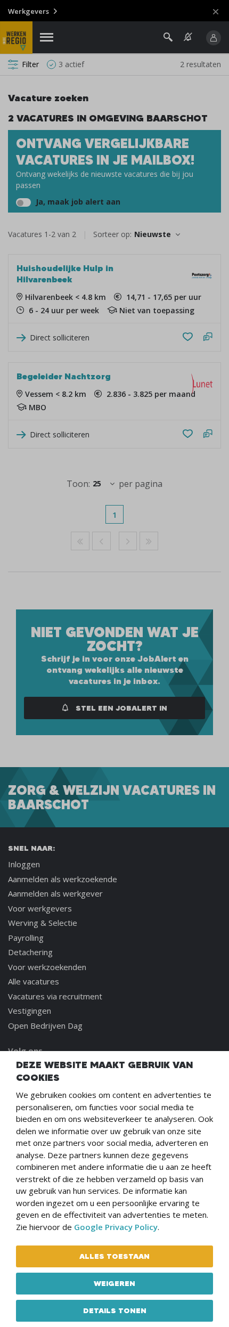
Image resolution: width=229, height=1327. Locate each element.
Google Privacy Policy (116, 1227)
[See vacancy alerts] (188, 37)
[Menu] (46, 37)
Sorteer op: (112, 234)
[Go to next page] (128, 541)
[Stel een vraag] (207, 337)
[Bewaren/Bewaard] (188, 337)
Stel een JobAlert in (120, 708)
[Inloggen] (213, 37)
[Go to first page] (80, 541)
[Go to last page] (149, 541)
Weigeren (114, 1283)
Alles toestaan (114, 1256)
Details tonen (114, 1310)
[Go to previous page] (101, 541)
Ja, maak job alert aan (77, 202)
